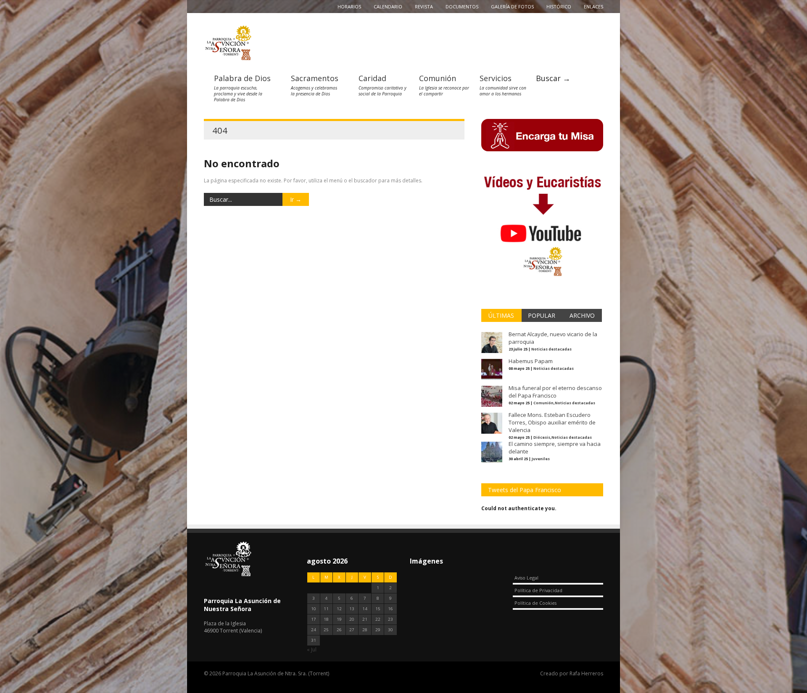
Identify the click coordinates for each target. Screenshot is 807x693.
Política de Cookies (535, 603)
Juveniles (541, 458)
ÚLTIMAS (501, 315)
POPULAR (541, 315)
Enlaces (593, 6)
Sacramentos (314, 78)
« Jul (311, 649)
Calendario (388, 6)
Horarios (349, 6)
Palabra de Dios (242, 78)
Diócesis (541, 437)
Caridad (372, 78)
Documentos (462, 6)
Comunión (437, 78)
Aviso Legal (526, 577)
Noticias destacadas (551, 349)
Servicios (496, 78)
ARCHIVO (582, 315)
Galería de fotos (512, 6)
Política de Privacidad (538, 590)
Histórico (558, 6)
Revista (424, 6)
